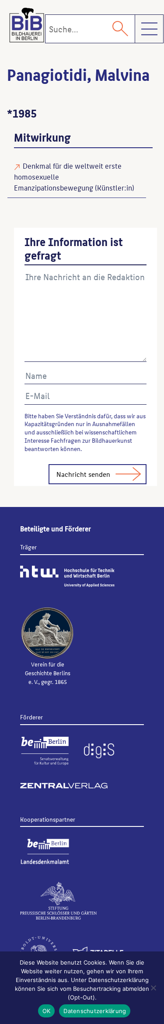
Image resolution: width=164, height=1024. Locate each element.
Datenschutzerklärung (94, 1010)
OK (46, 1010)
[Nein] (153, 987)
